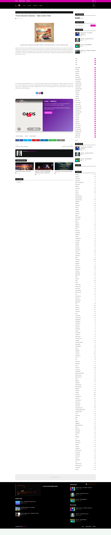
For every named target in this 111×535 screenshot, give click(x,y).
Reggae (86, 421)
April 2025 (86, 98)
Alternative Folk (86, 195)
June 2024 (86, 117)
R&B (86, 417)
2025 (86, 60)
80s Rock (86, 174)
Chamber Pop (86, 238)
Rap (86, 419)
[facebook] (93, 1)
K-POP (86, 365)
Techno (86, 457)
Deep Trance (86, 269)
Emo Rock (86, 298)
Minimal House (86, 384)
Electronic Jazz (86, 292)
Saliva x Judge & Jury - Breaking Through (30, 513)
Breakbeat (86, 234)
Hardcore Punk (86, 338)
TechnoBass (86, 459)
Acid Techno (86, 180)
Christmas (86, 247)
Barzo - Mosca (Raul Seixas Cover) (28, 501)
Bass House (86, 219)
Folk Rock (86, 309)
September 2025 (86, 88)
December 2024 (86, 106)
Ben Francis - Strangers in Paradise (88, 50)
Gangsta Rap (86, 319)
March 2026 (86, 77)
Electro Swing (86, 290)
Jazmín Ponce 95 (31, 151)
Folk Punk (86, 307)
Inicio (16, 1)
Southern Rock (86, 450)
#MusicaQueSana (28, 492)
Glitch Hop (86, 326)
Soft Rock (86, 446)
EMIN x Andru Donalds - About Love (23, 171)
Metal (86, 378)
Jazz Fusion (86, 361)
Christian (86, 246)
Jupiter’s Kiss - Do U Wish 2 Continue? (86, 33)
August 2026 (85, 67)
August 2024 (86, 113)
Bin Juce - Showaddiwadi (86, 44)
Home (17, 12)
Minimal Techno (86, 386)
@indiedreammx (20, 485)
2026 (86, 58)
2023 (86, 64)
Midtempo (86, 382)
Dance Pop (86, 259)
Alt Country (86, 188)
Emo (86, 294)
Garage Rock (86, 321)
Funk (86, 313)
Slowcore (86, 444)
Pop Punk (86, 390)
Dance (86, 257)
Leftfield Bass (86, 371)
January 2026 (86, 81)
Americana (86, 205)
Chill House (86, 240)
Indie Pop (86, 353)
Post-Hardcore (86, 400)
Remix (86, 427)
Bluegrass (86, 226)
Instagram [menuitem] (35, 5)
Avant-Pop (86, 213)
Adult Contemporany (86, 182)
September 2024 (86, 111)
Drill (86, 276)
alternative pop (86, 465)
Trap (86, 461)
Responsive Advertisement (55, 477)
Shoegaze (86, 436)
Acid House (86, 178)
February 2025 (86, 102)
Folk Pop (86, 305)
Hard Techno (86, 336)
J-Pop (86, 357)
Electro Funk (86, 284)
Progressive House (86, 407)
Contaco (94, 526)
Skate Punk (86, 440)
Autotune (86, 211)
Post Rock (86, 398)
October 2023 (85, 133)
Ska (86, 438)
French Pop (86, 311)
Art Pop (86, 207)
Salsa (86, 434)
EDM (86, 280)
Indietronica (86, 355)
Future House (86, 317)
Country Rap (86, 253)
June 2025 (86, 94)
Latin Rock (86, 369)
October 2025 (86, 86)
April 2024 (85, 121)
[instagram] (95, 1)
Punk (86, 413)
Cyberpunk (86, 255)
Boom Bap (86, 230)
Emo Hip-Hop (86, 296)
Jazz (86, 359)
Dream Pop (86, 274)
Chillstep (86, 242)
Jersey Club (86, 363)
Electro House (86, 286)
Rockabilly (86, 432)
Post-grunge (86, 403)
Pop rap (86, 392)
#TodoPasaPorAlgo (21, 492)
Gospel (86, 330)
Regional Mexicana (86, 425)
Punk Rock (86, 415)
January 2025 (86, 104)
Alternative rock (86, 199)
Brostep (86, 236)
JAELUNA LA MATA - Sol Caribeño (28, 507)
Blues (86, 228)
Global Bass (86, 328)
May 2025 (86, 96)
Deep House (86, 267)
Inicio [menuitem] (24, 5)
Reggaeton (86, 423)
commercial (86, 467)
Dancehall (86, 261)
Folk (86, 303)
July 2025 (86, 92)
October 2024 (86, 110)
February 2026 (86, 79)
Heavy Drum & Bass (86, 342)
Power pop (86, 405)
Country (86, 251)
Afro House (86, 184)
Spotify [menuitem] (40, 5)
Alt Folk (86, 190)
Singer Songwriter (33, 136)
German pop (86, 323)
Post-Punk (86, 402)
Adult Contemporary (22, 12)
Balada (86, 215)
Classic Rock (86, 249)
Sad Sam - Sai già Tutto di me (87, 38)
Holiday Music (86, 346)
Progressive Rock (86, 411)
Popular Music (86, 396)
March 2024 (86, 123)
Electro (86, 282)
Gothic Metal (86, 332)
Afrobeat (86, 186)
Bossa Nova (86, 232)
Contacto (28, 1)
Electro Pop (86, 288)
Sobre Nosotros (22, 1)
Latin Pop (86, 367)
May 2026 (86, 73)
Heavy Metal (86, 344)
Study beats (86, 454)
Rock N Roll (86, 430)
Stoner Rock (86, 452)
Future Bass (86, 315)
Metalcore (86, 380)
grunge (86, 469)
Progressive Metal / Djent (86, 409)
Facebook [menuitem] (29, 5)
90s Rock (86, 176)
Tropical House (86, 463)
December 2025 (86, 83)
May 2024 (85, 119)
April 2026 (86, 75)
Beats (86, 220)
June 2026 (86, 71)
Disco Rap (86, 271)
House (86, 348)
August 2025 (86, 90)
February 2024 (85, 125)
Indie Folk (86, 351)
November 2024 (86, 108)
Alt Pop (86, 192)
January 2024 (86, 127)
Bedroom (86, 222)
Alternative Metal (86, 197)
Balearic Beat (86, 217)
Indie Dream (24, 526)
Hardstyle (86, 340)
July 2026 (86, 69)
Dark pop (86, 265)
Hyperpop (86, 350)
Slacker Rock (86, 442)
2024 (86, 62)
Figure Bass (86, 301)
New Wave (86, 388)
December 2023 (85, 129)
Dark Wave (86, 263)
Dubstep (86, 278)
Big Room (86, 224)
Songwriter (86, 448)
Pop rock (26, 136)
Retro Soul (86, 429)
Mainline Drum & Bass (86, 373)
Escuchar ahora (48, 112)
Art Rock (86, 209)
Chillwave (86, 244)
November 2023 (85, 131)
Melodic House (86, 375)
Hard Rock (86, 334)
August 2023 (86, 135)
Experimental (86, 299)
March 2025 (86, 100)
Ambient (86, 203)
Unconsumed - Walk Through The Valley (63, 171)
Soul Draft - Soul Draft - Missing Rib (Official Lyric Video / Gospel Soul (42, 172)
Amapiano (86, 201)
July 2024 (86, 115)
